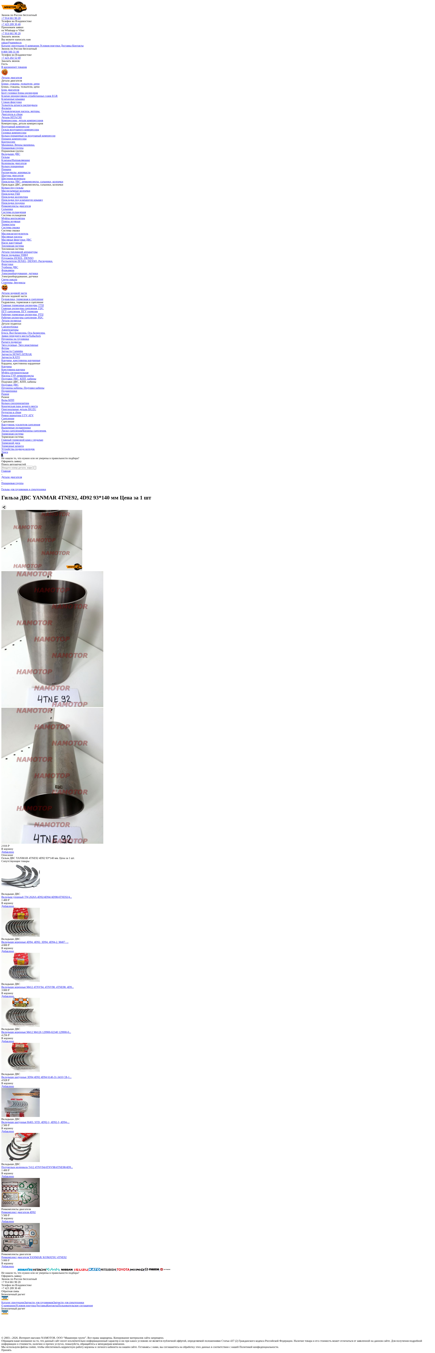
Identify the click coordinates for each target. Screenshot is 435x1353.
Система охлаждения (13, 212)
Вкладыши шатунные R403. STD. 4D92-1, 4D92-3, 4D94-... (35, 1122)
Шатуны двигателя (12, 175)
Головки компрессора (13, 132)
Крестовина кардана (13, 369)
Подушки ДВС (10, 384)
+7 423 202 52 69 (11, 57)
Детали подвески (11, 320)
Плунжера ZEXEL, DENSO (17, 258)
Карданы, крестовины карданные (20, 360)
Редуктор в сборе (11, 412)
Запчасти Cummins (12, 351)
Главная (6, 471)
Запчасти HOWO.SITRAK (16, 354)
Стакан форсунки (11, 102)
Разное (5, 394)
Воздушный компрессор (15, 126)
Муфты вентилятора (13, 218)
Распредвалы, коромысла (15, 172)
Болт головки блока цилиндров (19, 92)
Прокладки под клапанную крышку (22, 199)
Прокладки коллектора (14, 196)
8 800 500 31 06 (10, 51)
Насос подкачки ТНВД (14, 255)
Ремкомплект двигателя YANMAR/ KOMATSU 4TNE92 (34, 1257)
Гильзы (5, 157)
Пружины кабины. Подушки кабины (22, 387)
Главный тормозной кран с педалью (22, 439)
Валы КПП (7, 400)
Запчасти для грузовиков (38, 1302)
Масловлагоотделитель (14, 233)
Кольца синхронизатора (15, 403)
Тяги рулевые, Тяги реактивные (19, 345)
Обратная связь (10, 1291)
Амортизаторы (10, 329)
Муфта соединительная (14, 372)
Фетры (5, 348)
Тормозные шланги (12, 446)
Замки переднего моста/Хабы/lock (21, 335)
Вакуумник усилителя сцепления (20, 424)
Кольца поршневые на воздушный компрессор (28, 135)
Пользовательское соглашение (75, 1305)
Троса (4, 452)
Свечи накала (9, 279)
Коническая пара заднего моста (19, 406)
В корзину (7, 848)
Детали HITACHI (11, 117)
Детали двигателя (11, 477)
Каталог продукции (12, 1302)
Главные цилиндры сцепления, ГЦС (22, 308)
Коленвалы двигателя (14, 163)
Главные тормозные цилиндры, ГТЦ (22, 305)
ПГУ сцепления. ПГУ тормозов (19, 311)
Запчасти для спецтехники (68, 1302)
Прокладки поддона (13, 203)
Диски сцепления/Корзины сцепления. (23, 430)
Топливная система (12, 245)
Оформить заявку (11, 461)
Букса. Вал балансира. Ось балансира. (23, 332)
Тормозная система (12, 433)
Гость (4, 64)
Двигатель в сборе (12, 114)
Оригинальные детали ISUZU (18, 409)
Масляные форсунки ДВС (16, 239)
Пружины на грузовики (15, 338)
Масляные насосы (11, 236)
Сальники (7, 209)
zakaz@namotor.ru (11, 42)
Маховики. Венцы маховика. (18, 144)
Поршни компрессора (14, 138)
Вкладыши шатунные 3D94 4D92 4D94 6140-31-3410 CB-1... (36, 1077)
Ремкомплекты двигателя (16, 206)
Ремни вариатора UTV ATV (17, 415)
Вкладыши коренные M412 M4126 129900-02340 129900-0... (36, 1032)
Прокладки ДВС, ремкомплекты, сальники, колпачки (32, 181)
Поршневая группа (12, 147)
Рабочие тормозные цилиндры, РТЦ (22, 314)
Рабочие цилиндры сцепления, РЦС (22, 317)
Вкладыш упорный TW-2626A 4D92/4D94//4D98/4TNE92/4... (36, 897)
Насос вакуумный (11, 242)
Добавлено (7, 852)
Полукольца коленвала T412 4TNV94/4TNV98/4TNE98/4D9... (37, 1167)
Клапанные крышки (13, 99)
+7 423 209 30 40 (11, 24)
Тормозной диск (10, 442)
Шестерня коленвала (13, 178)
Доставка (41, 1305)
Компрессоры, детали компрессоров (22, 120)
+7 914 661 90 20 (11, 18)
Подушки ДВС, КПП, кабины (18, 378)
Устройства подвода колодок (18, 449)
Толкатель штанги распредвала (19, 105)
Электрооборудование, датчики (19, 273)
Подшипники (9, 390)
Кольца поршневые (12, 166)
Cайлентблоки (9, 326)
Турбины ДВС (9, 267)
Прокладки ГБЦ (10, 193)
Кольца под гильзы (12, 187)
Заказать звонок (10, 36)
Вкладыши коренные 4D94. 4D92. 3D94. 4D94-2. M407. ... (34, 942)
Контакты (52, 1305)
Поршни (6, 169)
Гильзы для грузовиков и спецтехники (23, 489)
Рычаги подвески (11, 342)
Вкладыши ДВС (10, 154)
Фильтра (6, 108)
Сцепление (7, 418)
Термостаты (8, 224)
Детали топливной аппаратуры (19, 251)
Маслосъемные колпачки (15, 190)
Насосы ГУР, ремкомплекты (17, 375)
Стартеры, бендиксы (13, 282)
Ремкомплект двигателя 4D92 (18, 1212)
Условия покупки (26, 1305)
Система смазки (10, 227)
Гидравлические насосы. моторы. (20, 111)
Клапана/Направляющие (15, 160)
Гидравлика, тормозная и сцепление (22, 299)
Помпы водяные (10, 221)
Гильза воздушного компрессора (20, 129)
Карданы (6, 366)
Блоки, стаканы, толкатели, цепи (20, 83)
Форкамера (7, 270)
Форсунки (7, 264)
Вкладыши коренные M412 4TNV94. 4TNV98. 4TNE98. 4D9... (37, 987)
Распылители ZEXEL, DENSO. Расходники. (27, 261)
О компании (8, 1305)
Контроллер (8, 141)
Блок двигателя (10, 89)
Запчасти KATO (10, 357)
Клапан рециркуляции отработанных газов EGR (29, 95)
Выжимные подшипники (16, 427)
